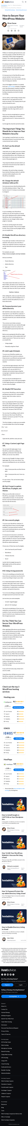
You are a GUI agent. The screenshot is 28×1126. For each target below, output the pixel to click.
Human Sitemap (5, 1012)
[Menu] (25, 2)
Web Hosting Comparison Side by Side (11, 1113)
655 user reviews (18, 765)
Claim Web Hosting (6, 1021)
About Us (3, 1006)
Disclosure (4, 1025)
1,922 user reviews (18, 703)
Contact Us (4, 1009)
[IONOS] (8, 733)
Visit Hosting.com (18, 707)
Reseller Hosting (5, 1070)
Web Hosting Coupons (7, 1081)
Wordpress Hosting (6, 1048)
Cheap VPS (4, 1060)
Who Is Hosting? (5, 1117)
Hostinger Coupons (6, 1090)
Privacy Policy (5, 1031)
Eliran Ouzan (11, 23)
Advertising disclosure (21, 10)
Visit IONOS (19, 738)
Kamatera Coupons (6, 1084)
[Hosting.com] (8, 702)
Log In (20, 985)
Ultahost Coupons (6, 1093)
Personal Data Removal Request (9, 1028)
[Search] (22, 2)
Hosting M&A (13, 996)
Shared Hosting (5, 1051)
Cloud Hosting (5, 1064)
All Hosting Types (6, 1042)
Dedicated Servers (6, 1067)
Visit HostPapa (19, 769)
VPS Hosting (4, 1057)
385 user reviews (18, 734)
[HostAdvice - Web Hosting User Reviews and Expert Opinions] (7, 2)
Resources (4, 1104)
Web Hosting (4, 1045)
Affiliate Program (6, 1015)
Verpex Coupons (5, 1096)
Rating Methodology (10, 10)
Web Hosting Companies (8, 1120)
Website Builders (5, 1073)
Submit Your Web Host (7, 1018)
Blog (2, 1107)
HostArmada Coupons (7, 1087)
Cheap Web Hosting (6, 1054)
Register (7, 985)
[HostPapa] (8, 764)
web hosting (11, 86)
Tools (2, 1110)
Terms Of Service (5, 1034)
